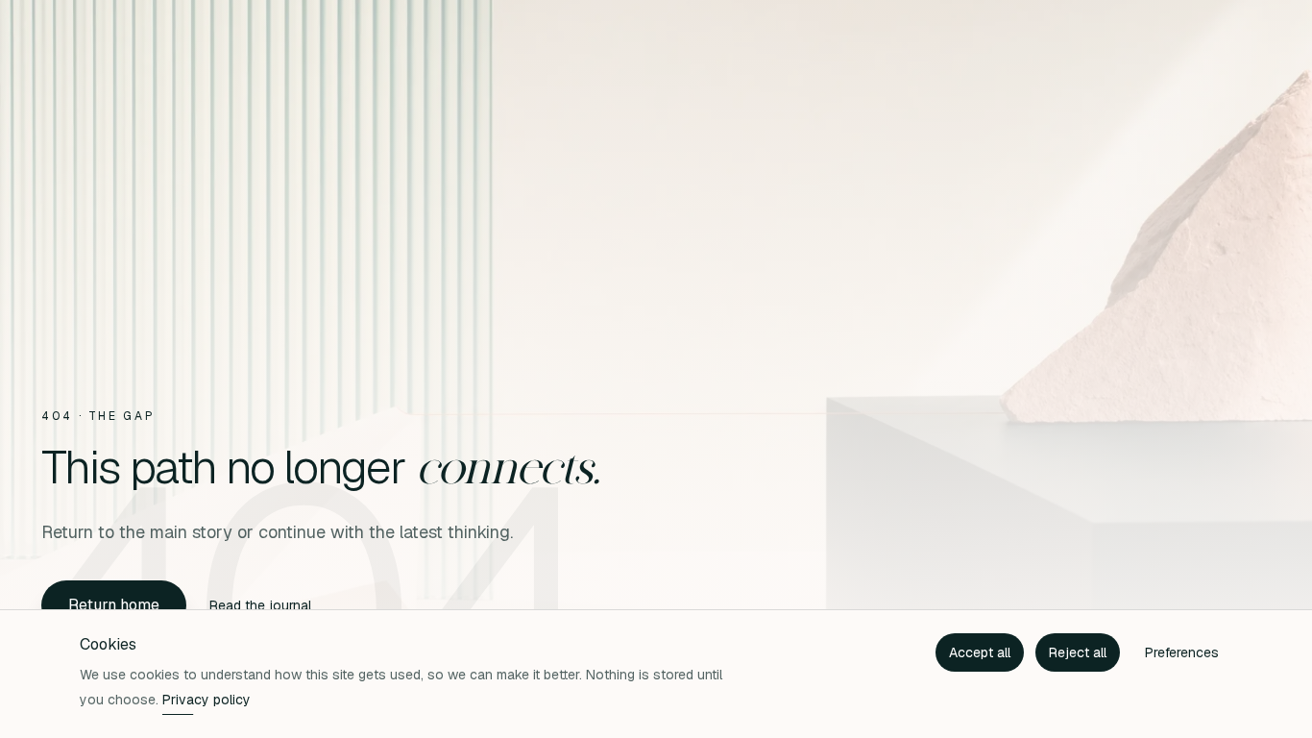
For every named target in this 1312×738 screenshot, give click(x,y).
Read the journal (260, 605)
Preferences (1182, 652)
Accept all (979, 652)
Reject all (1077, 652)
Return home (113, 605)
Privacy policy (206, 699)
